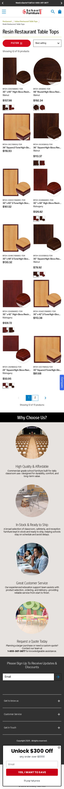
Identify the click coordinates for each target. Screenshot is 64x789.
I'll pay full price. (32, 780)
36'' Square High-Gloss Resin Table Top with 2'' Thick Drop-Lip (47, 148)
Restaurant (7, 22)
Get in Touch (10, 728)
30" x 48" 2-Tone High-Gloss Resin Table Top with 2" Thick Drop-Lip (17, 259)
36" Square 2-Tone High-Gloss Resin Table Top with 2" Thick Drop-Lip (17, 148)
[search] (53, 12)
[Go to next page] (45, 398)
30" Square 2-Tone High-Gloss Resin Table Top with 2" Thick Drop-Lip (47, 370)
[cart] (59, 13)
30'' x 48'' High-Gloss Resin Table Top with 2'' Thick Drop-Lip (47, 203)
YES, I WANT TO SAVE (32, 772)
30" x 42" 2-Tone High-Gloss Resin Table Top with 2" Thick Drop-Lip (47, 314)
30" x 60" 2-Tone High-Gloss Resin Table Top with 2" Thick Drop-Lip (17, 203)
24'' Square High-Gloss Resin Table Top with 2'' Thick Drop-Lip (17, 370)
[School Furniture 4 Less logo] (32, 11)
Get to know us (11, 701)
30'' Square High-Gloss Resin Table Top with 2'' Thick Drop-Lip (47, 259)
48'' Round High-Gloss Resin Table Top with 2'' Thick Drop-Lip (47, 92)
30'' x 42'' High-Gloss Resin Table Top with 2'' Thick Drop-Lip (17, 314)
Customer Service (12, 714)
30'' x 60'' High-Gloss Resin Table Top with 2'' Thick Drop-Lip (17, 92)
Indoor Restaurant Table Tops (26, 22)
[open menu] (4, 12)
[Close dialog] (59, 747)
